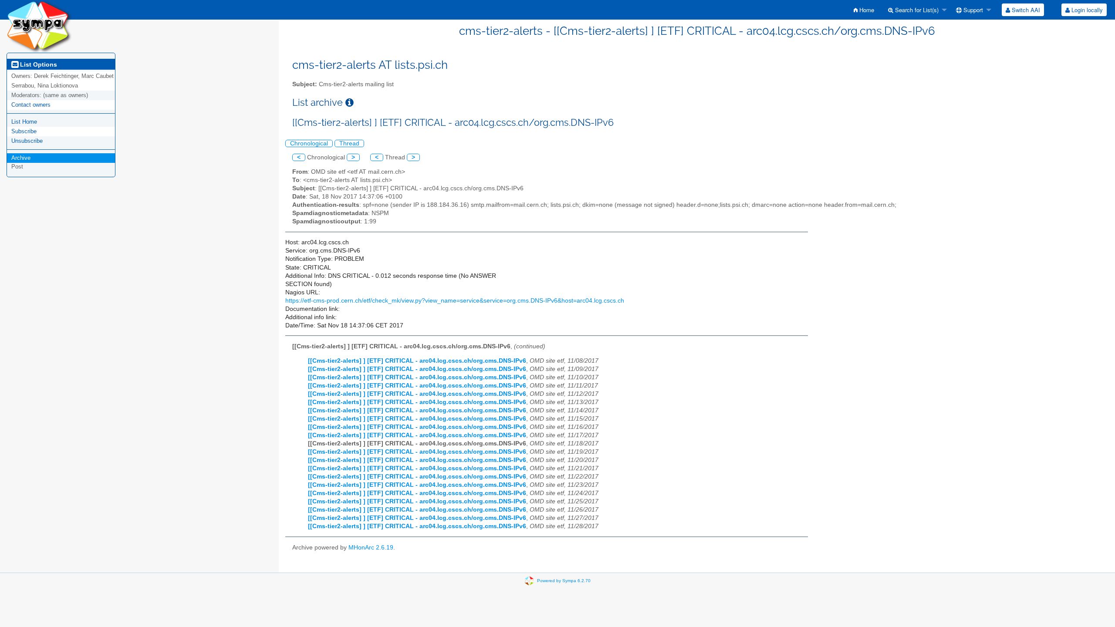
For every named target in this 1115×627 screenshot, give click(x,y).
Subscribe (24, 131)
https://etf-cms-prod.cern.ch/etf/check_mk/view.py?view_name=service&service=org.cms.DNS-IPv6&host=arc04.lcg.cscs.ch (454, 300)
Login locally (1086, 10)
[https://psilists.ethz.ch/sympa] (39, 26)
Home (866, 10)
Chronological (309, 143)
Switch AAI (1025, 10)
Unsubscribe (27, 141)
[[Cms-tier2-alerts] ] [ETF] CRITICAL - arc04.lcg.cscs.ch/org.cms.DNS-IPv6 (417, 360)
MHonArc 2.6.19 (370, 547)
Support (972, 10)
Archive (20, 158)
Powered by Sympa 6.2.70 (564, 580)
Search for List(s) (916, 10)
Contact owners (31, 104)
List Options (37, 64)
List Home (24, 121)
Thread (349, 143)
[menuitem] (864, 10)
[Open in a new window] (349, 102)
